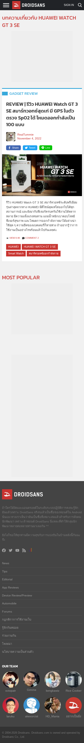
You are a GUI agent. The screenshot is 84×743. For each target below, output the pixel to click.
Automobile (9, 603)
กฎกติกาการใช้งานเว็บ (16, 619)
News (5, 563)
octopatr (10, 690)
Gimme (31, 689)
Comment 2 (32, 238)
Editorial (7, 579)
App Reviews (10, 587)
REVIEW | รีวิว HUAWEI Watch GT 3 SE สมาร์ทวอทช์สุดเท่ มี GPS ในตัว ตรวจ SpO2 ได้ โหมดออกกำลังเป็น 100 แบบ (42, 114)
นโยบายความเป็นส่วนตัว (17, 651)
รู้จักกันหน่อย (10, 627)
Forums (7, 611)
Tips (4, 571)
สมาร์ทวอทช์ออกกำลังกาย (44, 253)
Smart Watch (16, 253)
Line (47, 147)
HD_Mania (52, 716)
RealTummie (25, 134)
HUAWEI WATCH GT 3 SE (40, 246)
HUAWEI (13, 246)
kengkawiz (52, 690)
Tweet (32, 147)
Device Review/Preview (17, 595)
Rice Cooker (74, 690)
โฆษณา (7, 643)
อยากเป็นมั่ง (73, 716)
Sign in (69, 5)
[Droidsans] (28, 5)
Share (15, 147)
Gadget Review (23, 93)
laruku (10, 716)
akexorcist (31, 716)
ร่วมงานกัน (9, 635)
